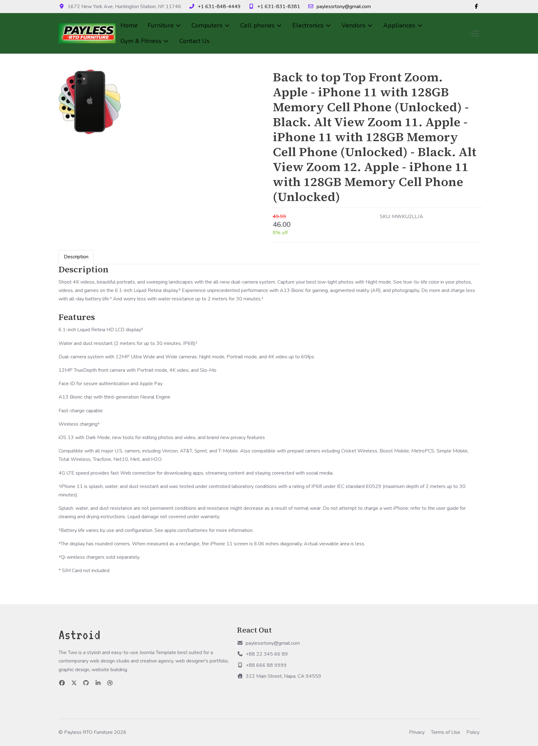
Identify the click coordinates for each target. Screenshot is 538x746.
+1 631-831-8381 (278, 6)
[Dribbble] (110, 683)
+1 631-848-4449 (219, 6)
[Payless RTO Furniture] (87, 33)
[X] (74, 683)
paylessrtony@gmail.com (344, 6)
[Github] (86, 683)
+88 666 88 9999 (266, 665)
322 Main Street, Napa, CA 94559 (283, 676)
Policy (472, 732)
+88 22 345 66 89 (267, 654)
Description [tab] (76, 256)
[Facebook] (476, 6)
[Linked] (98, 683)
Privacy (417, 732)
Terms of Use (445, 732)
